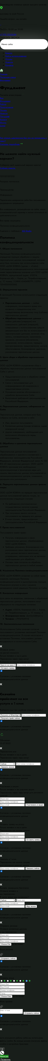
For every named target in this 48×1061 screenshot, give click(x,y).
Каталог (8, 53)
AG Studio (26, 230)
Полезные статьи (8, 77)
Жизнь (3, 122)
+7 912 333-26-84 (8, 34)
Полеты (3, 110)
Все (1, 98)
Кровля (3, 119)
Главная (3, 74)
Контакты (9, 65)
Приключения (6, 107)
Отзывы (8, 59)
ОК (2, 1049)
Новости (9, 62)
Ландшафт (4, 116)
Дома (2, 125)
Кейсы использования (15, 56)
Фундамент (5, 80)
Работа (3, 104)
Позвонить (5, 1059)
